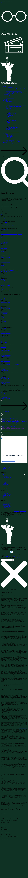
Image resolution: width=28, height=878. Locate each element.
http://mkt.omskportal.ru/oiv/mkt (9, 556)
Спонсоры (5, 487)
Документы (5, 483)
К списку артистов (5, 411)
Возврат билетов (7, 504)
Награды (5, 485)
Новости (5, 488)
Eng (1, 2)
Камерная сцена (6, 468)
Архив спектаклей (7, 477)
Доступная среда (7, 506)
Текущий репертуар (7, 474)
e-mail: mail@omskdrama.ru (20, 511)
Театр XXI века (6, 496)
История (5, 482)
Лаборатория (6, 497)
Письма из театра (7, 494)
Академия (5, 493)
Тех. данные (6, 484)
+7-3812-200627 (20, 557)
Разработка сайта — (5, 552)
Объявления (6, 507)
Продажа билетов (7, 503)
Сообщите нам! (8, 460)
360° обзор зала (6, 505)
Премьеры (5, 476)
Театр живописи (6, 469)
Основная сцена (6, 467)
